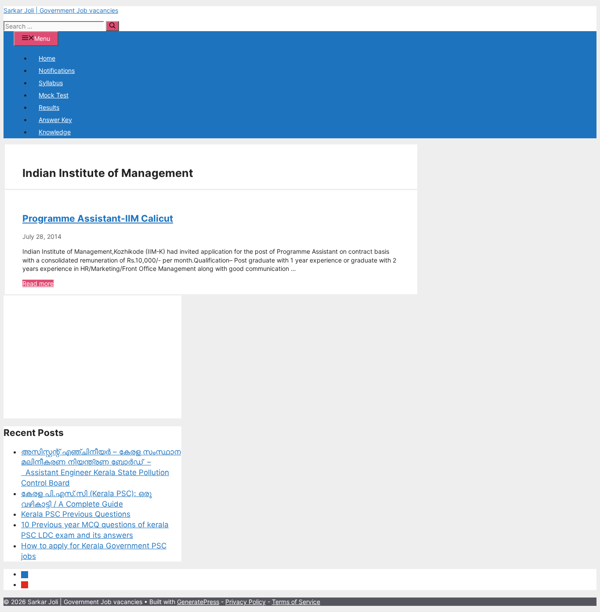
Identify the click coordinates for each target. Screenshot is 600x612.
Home (47, 58)
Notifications (57, 70)
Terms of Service (296, 601)
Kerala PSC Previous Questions (75, 514)
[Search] (112, 26)
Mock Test (54, 95)
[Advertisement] (92, 356)
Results (49, 107)
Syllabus (51, 82)
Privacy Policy (245, 601)
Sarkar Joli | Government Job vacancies (61, 10)
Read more (38, 283)
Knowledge (55, 132)
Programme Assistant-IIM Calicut (97, 218)
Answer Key (55, 119)
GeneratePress (198, 601)
